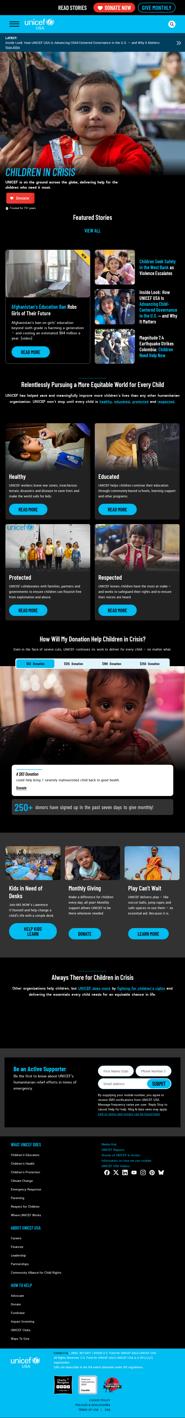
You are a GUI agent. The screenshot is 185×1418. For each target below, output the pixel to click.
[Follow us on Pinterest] (152, 1172)
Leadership (18, 1255)
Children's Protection (25, 1172)
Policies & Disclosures (92, 1405)
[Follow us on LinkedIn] (125, 1172)
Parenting (17, 1198)
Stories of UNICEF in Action (121, 1155)
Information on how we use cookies (126, 1161)
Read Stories (72, 7)
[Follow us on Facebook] (107, 1172)
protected (140, 401)
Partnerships (20, 1264)
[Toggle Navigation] (14, 24)
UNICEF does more (94, 988)
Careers (16, 1238)
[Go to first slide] (178, 43)
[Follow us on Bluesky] (161, 1172)
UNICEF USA (39, 24)
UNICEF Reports (113, 1150)
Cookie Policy (99, 1400)
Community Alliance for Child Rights (36, 1273)
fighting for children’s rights (141, 988)
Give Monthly (156, 7)
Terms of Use (88, 1409)
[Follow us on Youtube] (134, 1172)
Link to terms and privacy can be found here (129, 1114)
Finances (17, 1247)
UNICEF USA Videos (116, 1166)
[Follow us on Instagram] (143, 1172)
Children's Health (23, 1163)
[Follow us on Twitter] (116, 1172)
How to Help (21, 1285)
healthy (105, 401)
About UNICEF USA (26, 1227)
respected (165, 401)
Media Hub (109, 1144)
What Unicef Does (26, 1144)
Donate (21, 787)
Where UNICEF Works (26, 1215)
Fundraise (18, 1313)
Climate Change (22, 1181)
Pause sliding (12, 47)
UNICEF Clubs (20, 1330)
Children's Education (25, 1155)
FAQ (107, 1409)
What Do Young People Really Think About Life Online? (45, 42)
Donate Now (118, 7)
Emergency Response (26, 1189)
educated (122, 401)
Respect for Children (25, 1206)
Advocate (17, 1296)
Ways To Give (20, 1339)
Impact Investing (22, 1321)
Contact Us (61, 1353)
